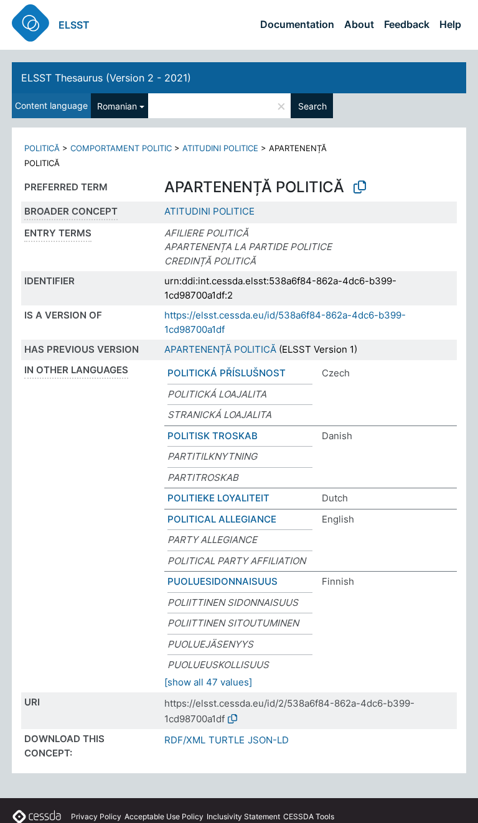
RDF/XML (184, 740)
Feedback (406, 24)
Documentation (297, 24)
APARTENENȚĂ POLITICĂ (220, 349)
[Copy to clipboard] (360, 187)
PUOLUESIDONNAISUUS (222, 581)
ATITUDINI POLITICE (220, 148)
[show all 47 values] (208, 682)
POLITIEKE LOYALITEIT (218, 498)
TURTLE (227, 740)
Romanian (117, 106)
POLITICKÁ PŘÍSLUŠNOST (226, 373)
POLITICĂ (42, 148)
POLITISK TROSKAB (212, 436)
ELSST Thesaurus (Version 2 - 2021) (106, 78)
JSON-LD (268, 740)
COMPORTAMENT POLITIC (121, 148)
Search (312, 106)
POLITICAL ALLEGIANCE (221, 519)
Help (450, 24)
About (359, 24)
